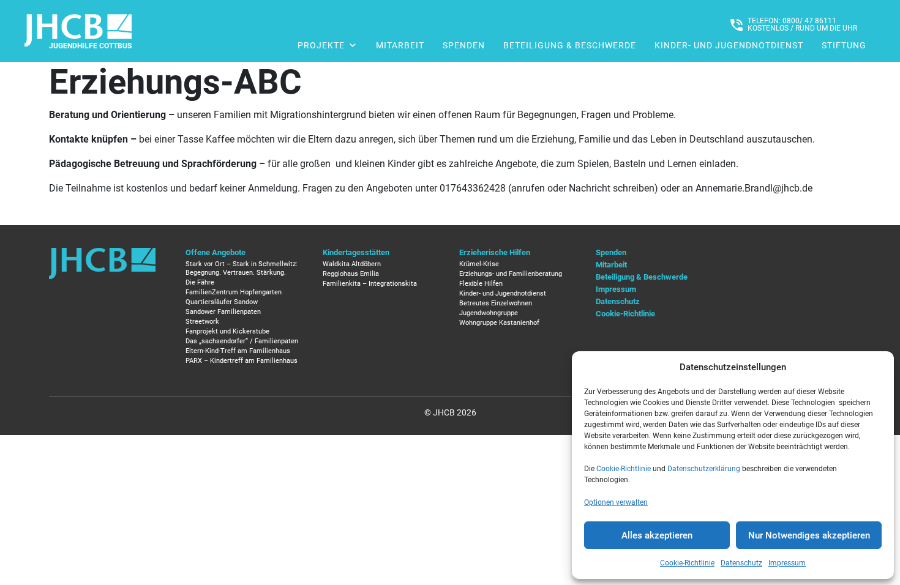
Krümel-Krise (479, 264)
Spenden (464, 45)
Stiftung (844, 45)
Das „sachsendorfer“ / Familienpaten (242, 341)
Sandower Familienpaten (223, 312)
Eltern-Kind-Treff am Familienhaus (238, 351)
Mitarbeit (400, 45)
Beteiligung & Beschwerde (569, 45)
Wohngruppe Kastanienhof (499, 323)
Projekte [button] (321, 45)
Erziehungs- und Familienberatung (510, 274)
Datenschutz (741, 563)
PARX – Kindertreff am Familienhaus (242, 361)
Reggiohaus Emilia (351, 274)
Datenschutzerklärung (703, 468)
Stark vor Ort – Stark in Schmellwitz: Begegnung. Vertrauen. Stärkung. (242, 268)
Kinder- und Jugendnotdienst (728, 45)
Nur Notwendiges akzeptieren (809, 535)
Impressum (787, 563)
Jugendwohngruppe (488, 313)
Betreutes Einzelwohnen (495, 303)
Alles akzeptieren (656, 535)
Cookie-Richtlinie (623, 468)
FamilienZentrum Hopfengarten (234, 292)
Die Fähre (200, 282)
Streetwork (202, 322)
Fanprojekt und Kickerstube (227, 331)
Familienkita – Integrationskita (370, 284)
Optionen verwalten (616, 502)
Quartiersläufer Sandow (222, 302)
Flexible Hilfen (481, 284)
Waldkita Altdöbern (352, 264)
